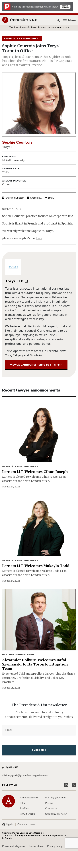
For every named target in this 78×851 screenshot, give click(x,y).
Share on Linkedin (14, 197)
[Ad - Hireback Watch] (37, 6)
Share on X (36, 197)
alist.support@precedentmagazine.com (25, 775)
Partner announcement (19, 654)
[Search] (58, 20)
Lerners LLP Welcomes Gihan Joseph (35, 471)
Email (51, 197)
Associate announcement (20, 466)
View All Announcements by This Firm (36, 364)
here (39, 238)
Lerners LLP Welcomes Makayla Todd (35, 565)
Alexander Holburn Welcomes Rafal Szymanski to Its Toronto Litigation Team (35, 664)
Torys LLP (14, 281)
